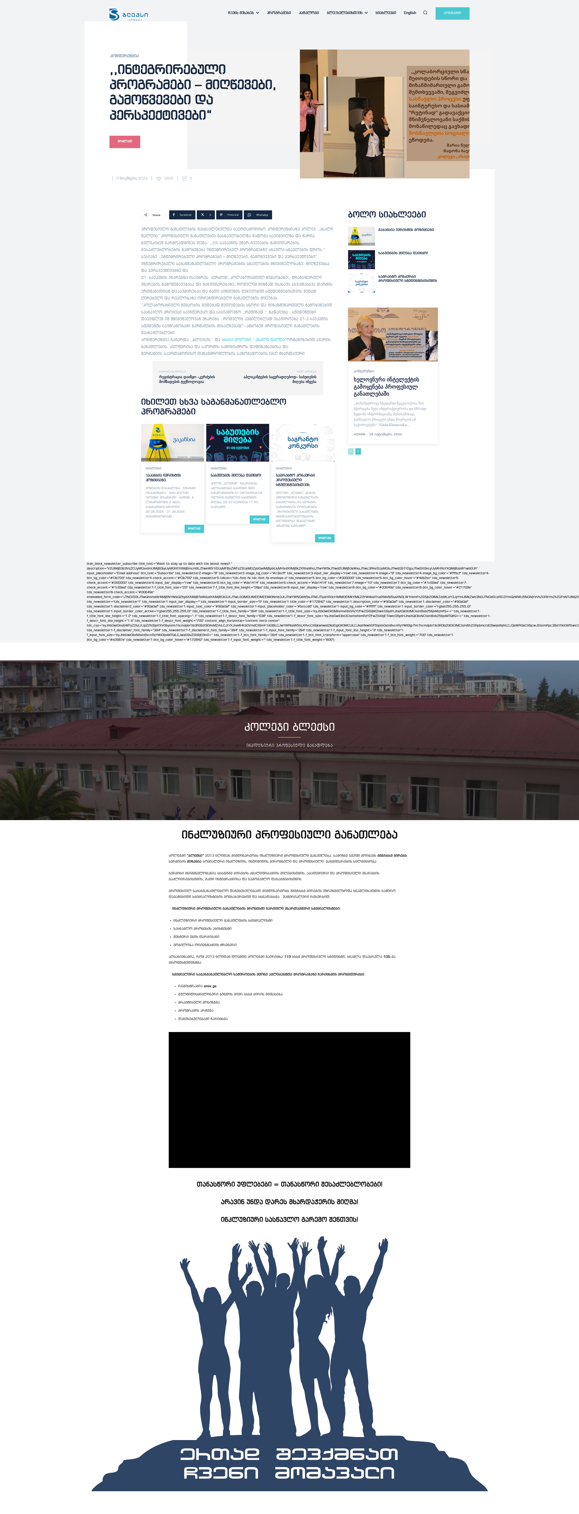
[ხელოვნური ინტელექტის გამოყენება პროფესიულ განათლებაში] (393, 334)
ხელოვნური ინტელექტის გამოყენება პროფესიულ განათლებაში (386, 386)
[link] (255, 340)
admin (359, 434)
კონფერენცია (124, 56)
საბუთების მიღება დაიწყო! (236, 475)
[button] (425, 12)
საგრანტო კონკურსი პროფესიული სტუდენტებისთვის (295, 480)
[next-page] (358, 451)
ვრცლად (194, 528)
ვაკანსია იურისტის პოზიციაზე (406, 230)
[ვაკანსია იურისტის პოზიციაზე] (172, 443)
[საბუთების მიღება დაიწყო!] (237, 443)
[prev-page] (351, 451)
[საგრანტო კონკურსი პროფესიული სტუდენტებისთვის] (302, 443)
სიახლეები (153, 468)
